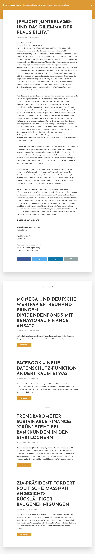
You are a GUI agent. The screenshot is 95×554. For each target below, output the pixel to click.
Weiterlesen (24, 344)
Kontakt (65, 5)
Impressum (74, 5)
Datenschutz (84, 5)
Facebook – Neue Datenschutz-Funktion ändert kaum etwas (47, 368)
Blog (58, 5)
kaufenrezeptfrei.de (13, 5)
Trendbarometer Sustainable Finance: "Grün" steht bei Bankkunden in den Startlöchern (44, 427)
